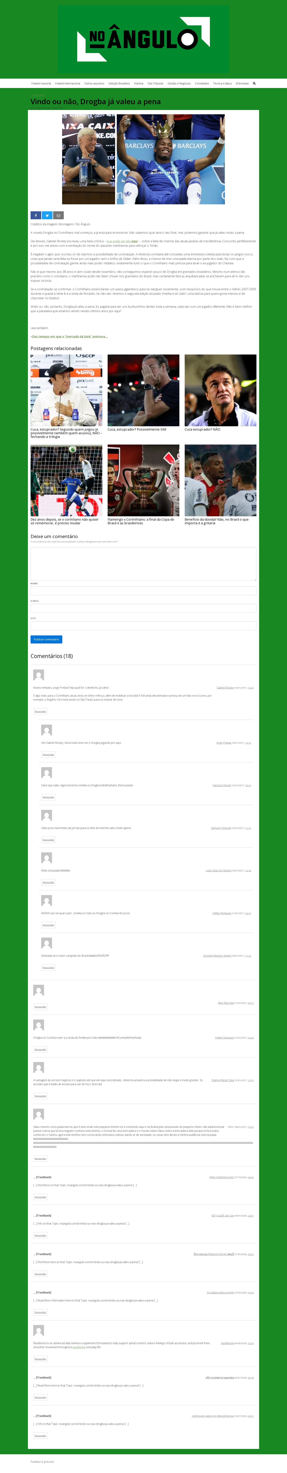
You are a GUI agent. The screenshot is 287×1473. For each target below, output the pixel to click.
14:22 (251, 1126)
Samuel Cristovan (221, 828)
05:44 (251, 1292)
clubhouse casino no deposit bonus (213, 1416)
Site (33, 618)
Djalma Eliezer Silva (223, 1080)
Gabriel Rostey (225, 687)
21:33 (248, 828)
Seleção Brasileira (119, 83)
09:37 (251, 1416)
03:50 (251, 1343)
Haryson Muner (222, 785)
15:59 (251, 687)
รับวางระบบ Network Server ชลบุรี (214, 1254)
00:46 (251, 1177)
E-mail (35, 600)
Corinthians (38, 95)
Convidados (202, 83)
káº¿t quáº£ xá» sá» (223, 1215)
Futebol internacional (67, 83)
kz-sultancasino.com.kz (220, 1292)
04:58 (251, 1037)
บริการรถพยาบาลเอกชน (220, 1377)
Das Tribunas (155, 83)
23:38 (248, 870)
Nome (34, 583)
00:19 (251, 1003)
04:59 (248, 913)
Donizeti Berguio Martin (217, 956)
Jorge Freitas (223, 743)
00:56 (251, 1254)
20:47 (251, 1215)
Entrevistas (242, 83)
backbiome (227, 1343)
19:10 (248, 742)
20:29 (248, 785)
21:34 (248, 955)
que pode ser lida (122, 241)
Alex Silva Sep (226, 1003)
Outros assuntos (94, 83)
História (138, 83)
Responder (40, 711)
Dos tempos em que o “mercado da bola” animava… (69, 336)
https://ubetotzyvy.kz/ (221, 1177)
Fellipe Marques (221, 913)
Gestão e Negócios (179, 83)
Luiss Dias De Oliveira (218, 870)
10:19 (251, 1080)
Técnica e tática (222, 83)
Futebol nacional (41, 83)
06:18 (251, 1377)
